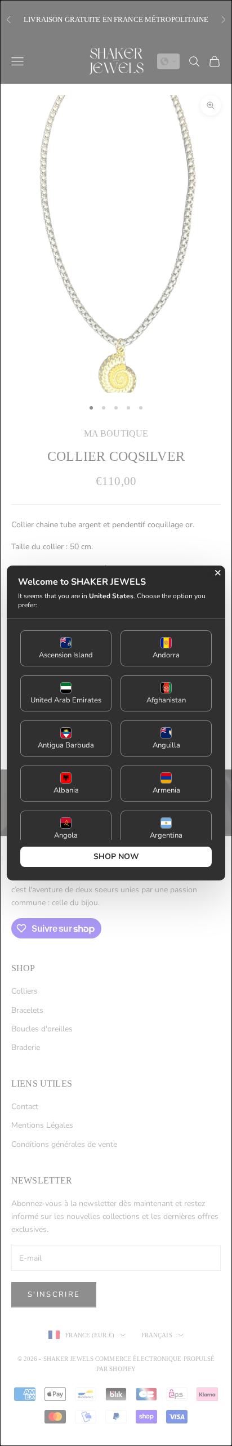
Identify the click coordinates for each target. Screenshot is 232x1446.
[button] (65, 648)
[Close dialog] (218, 573)
